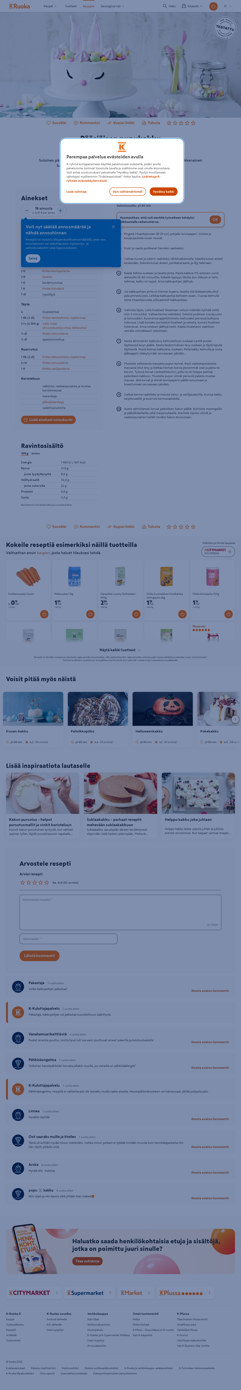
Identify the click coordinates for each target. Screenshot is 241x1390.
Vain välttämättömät (128, 191)
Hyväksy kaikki (163, 191)
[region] (122, 171)
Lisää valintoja (76, 191)
